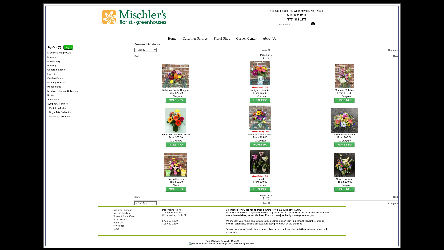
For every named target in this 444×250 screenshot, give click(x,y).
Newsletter (118, 225)
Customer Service (195, 38)
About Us (269, 38)
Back (137, 56)
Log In (68, 47)
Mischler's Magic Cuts (59, 52)
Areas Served (120, 219)
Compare (393, 50)
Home (172, 38)
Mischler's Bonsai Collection (62, 91)
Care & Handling (122, 213)
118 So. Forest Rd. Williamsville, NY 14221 (296, 11)
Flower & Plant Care (124, 216)
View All (266, 50)
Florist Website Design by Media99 (223, 241)
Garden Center (246, 38)
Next (395, 56)
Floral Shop (222, 38)
